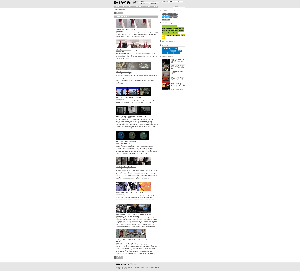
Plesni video (165, 32)
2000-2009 (165, 17)
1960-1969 (165, 13)
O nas (152, 1)
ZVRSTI (130, 6)
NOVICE (143, 3)
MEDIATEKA (155, 6)
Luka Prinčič (179, 50)
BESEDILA (147, 6)
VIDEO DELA (118, 6)
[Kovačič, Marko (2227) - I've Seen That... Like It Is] (166, 64)
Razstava (177, 35)
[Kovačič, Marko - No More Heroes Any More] (166, 70)
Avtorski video (172, 26)
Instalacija (164, 30)
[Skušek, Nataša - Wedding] (166, 76)
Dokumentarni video (167, 28)
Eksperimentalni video (178, 28)
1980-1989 (165, 15)
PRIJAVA (134, 264)
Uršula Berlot (177, 53)
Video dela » (165, 25)
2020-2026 (165, 19)
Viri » (163, 37)
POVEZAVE (153, 3)
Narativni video (171, 30)
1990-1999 (174, 15)
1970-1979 (174, 13)
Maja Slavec (170, 53)
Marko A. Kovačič (166, 50)
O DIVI (142, 1)
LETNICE (165, 11)
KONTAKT (172, 1)
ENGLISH (165, 1)
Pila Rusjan (164, 53)
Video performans (179, 30)
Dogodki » (164, 35)
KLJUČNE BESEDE (138, 6)
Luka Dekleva (166, 48)
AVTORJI (125, 6)
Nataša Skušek (174, 48)
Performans (170, 35)
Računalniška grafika (173, 32)
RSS (179, 1)
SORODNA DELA (167, 57)
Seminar (183, 35)
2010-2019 (174, 17)
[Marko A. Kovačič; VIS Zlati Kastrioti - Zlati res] (166, 82)
